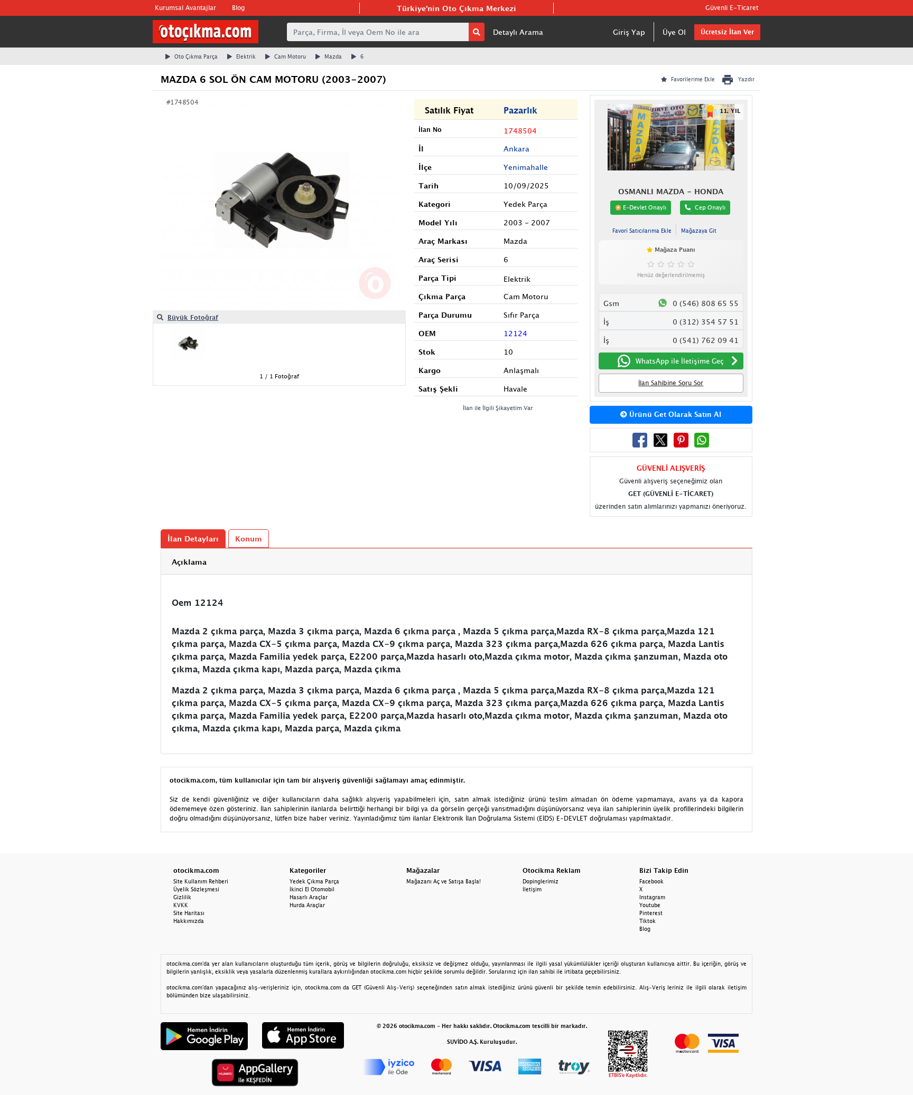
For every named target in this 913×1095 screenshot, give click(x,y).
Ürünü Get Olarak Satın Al (674, 414)
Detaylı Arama (518, 31)
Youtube (649, 905)
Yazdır (746, 79)
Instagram (652, 897)
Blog (238, 8)
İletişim (532, 889)
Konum (248, 538)
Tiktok (647, 921)
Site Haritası (188, 913)
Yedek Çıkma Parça (314, 881)
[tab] (456, 562)
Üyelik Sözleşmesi (196, 889)
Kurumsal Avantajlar (185, 8)
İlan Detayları (193, 538)
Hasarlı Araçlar (309, 897)
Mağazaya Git (698, 230)
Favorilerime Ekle (693, 79)
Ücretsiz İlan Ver (727, 32)
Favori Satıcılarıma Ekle (642, 230)
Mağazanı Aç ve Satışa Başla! (443, 881)
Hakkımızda (188, 921)
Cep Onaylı (710, 207)
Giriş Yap (629, 31)
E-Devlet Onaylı (643, 207)
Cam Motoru (290, 56)
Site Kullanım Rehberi (200, 881)
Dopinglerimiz (540, 881)
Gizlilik (182, 897)
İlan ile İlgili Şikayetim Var (498, 407)
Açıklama (189, 561)
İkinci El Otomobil (312, 889)
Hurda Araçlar (307, 905)
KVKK (180, 905)
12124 (515, 333)
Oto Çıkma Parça (196, 56)
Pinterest (651, 913)
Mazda (333, 56)
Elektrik (246, 56)
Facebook (651, 881)
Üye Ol (674, 31)
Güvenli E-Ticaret (731, 8)
